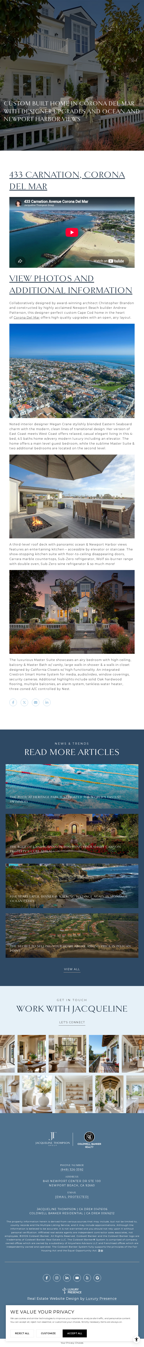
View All (72, 969)
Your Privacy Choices (72, 1342)
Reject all (22, 1333)
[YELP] (87, 1278)
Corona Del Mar (27, 317)
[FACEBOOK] (46, 1278)
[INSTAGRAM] (57, 1278)
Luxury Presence (101, 1299)
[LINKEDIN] (67, 1278)
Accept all (74, 1333)
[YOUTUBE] (77, 1278)
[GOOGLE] (97, 1278)
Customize (48, 1333)
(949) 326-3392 (72, 1169)
